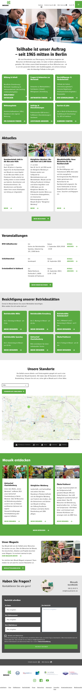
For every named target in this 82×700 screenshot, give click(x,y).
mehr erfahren (11, 329)
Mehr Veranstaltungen (39, 285)
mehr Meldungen (40, 219)
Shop (9, 687)
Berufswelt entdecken (9, 96)
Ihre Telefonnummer (11, 615)
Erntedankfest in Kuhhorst (12, 269)
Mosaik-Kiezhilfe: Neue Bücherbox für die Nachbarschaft (66, 162)
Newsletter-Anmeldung (12, 568)
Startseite (5, 7)
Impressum (49, 687)
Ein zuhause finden (12, 121)
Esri (79, 439)
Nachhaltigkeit (26, 687)
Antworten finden (38, 98)
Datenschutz (40, 687)
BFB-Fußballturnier (9, 244)
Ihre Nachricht (46, 605)
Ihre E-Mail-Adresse (11, 625)
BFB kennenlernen (65, 98)
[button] (54, 431)
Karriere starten (64, 121)
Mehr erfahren (10, 521)
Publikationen (16, 687)
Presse (33, 687)
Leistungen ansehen (39, 121)
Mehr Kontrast (61, 5)
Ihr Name (8, 605)
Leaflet (71, 439)
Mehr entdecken (39, 530)
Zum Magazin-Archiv (10, 556)
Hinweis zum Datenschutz (15, 635)
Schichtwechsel (8, 259)
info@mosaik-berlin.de (70, 591)
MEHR (6, 208)
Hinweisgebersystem (66, 687)
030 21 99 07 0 (73, 588)
